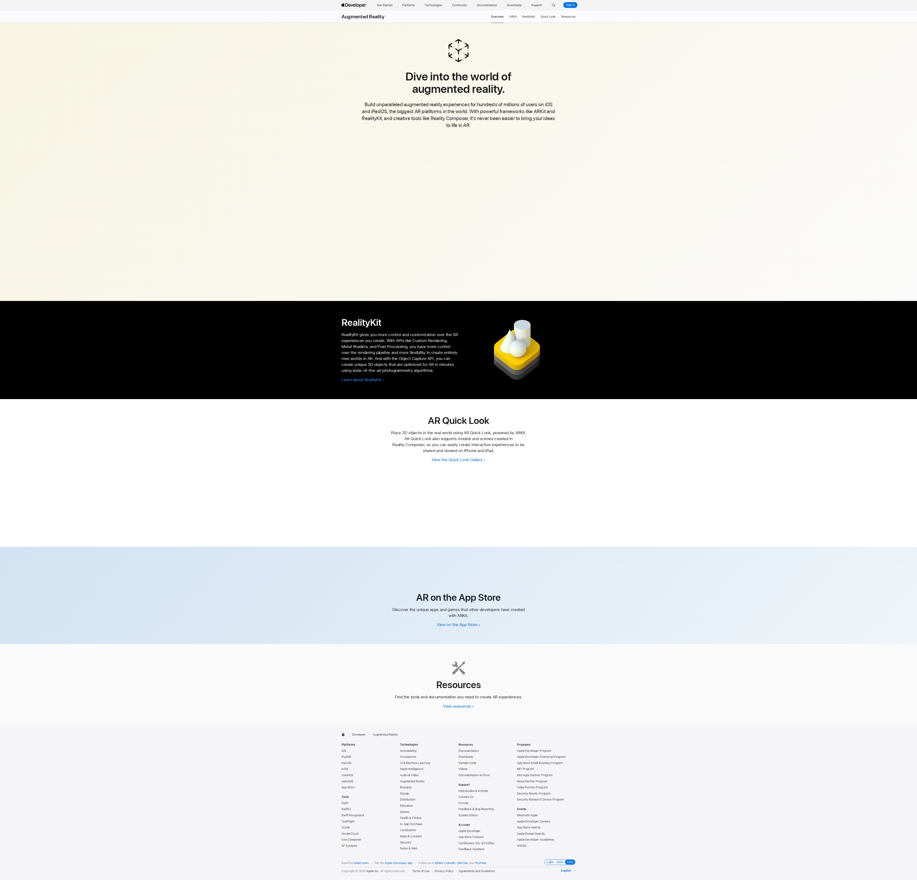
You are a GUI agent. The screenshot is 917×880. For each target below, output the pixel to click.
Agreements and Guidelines (477, 871)
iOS (343, 751)
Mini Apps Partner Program (535, 775)
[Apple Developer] (354, 5)
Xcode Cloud (349, 833)
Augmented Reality (362, 17)
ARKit (513, 16)
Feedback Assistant (471, 849)
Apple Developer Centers (533, 821)
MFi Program (525, 769)
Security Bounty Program (533, 793)
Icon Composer (351, 839)
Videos (462, 769)
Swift (344, 803)
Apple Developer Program (534, 751)
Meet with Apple (527, 815)
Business (406, 787)
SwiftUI (346, 809)
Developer (359, 734)
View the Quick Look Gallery (457, 459)
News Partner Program (532, 781)
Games (404, 812)
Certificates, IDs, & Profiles (476, 843)
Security (405, 842)
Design (404, 793)
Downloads (465, 757)
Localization (408, 830)
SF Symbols (349, 846)
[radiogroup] (560, 862)
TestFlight (347, 821)
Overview (497, 16)
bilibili (439, 863)
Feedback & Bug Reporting (476, 809)
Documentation (468, 751)
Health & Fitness (410, 818)
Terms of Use (421, 871)
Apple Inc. (372, 871)
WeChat (462, 863)
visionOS (347, 775)
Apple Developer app (398, 863)
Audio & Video (409, 775)
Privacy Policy (444, 871)
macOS (346, 763)
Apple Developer (469, 831)
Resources (568, 16)
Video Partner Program (532, 787)
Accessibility (408, 751)
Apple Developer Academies (535, 839)
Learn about (361, 379)
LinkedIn (449, 863)
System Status (467, 815)
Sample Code (467, 763)
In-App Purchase (411, 824)
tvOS (344, 769)
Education (406, 805)
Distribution (407, 799)
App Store (348, 787)
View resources (457, 706)
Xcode (345, 827)
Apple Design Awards (531, 833)
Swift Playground (352, 815)
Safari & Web (408, 848)
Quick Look (548, 16)
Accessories (408, 757)
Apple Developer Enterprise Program (541, 757)
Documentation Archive (474, 775)
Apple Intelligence (411, 769)
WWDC (522, 846)
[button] (553, 5)
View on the (457, 624)
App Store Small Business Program (540, 763)
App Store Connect (471, 837)
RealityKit (528, 16)
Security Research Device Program (540, 799)
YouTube (480, 863)
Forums (463, 803)
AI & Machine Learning (415, 763)
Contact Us (465, 797)
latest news (361, 863)
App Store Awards (528, 827)
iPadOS (346, 757)
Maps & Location (411, 836)
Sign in (570, 5)
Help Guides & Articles (473, 791)
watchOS (347, 781)
